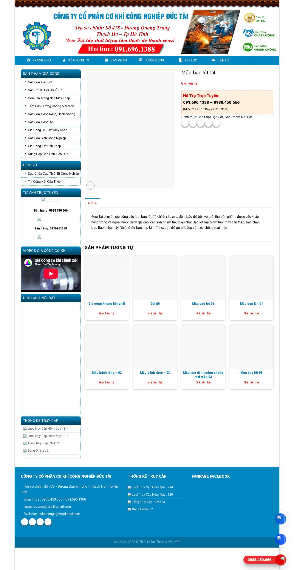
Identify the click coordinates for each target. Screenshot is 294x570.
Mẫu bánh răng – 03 (155, 373)
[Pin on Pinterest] (208, 123)
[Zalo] (280, 539)
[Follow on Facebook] (24, 521)
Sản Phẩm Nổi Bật (238, 117)
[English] (262, 60)
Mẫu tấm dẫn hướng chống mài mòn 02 (203, 375)
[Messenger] (280, 519)
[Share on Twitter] (193, 123)
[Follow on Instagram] (32, 521)
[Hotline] (280, 560)
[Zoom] (90, 185)
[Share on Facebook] (185, 123)
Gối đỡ (155, 304)
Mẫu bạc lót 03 (251, 373)
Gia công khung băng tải (106, 304)
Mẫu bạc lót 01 (203, 304)
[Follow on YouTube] (48, 521)
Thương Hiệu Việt (168, 542)
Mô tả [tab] (92, 203)
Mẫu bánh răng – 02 (107, 373)
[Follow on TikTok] (40, 521)
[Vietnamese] (267, 60)
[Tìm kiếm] (251, 60)
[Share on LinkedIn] (216, 123)
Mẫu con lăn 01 (251, 304)
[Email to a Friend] (200, 123)
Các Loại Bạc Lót (210, 117)
